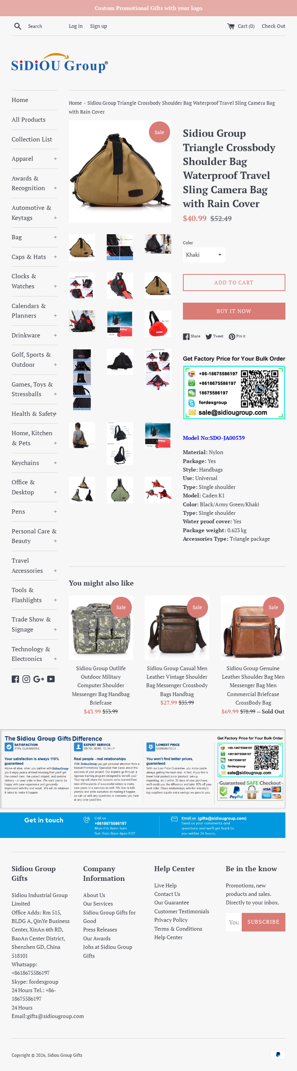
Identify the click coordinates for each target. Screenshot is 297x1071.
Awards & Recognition (34, 183)
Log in (76, 26)
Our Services (98, 903)
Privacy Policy (171, 919)
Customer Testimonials (181, 911)
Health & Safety (34, 413)
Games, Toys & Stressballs (34, 389)
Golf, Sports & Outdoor (34, 359)
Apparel (34, 158)
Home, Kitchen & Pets (34, 438)
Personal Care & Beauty (34, 536)
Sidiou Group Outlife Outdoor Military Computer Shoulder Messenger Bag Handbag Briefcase (101, 685)
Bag (34, 237)
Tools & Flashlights (34, 595)
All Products (29, 119)
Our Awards (97, 938)
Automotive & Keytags (34, 212)
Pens (34, 511)
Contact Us (167, 893)
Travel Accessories (34, 565)
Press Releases (100, 929)
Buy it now (234, 311)
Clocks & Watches (34, 281)
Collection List (32, 139)
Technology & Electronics (34, 654)
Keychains (34, 462)
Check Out (273, 26)
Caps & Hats (34, 256)
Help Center (168, 937)
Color (188, 242)
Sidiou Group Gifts (65, 1055)
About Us (94, 895)
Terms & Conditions (178, 928)
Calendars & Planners (34, 310)
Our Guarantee (171, 902)
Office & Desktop (34, 487)
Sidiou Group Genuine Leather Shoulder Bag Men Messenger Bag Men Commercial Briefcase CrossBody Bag (253, 685)
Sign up (98, 26)
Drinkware (34, 335)
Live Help (165, 885)
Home (20, 99)
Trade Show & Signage (34, 624)
